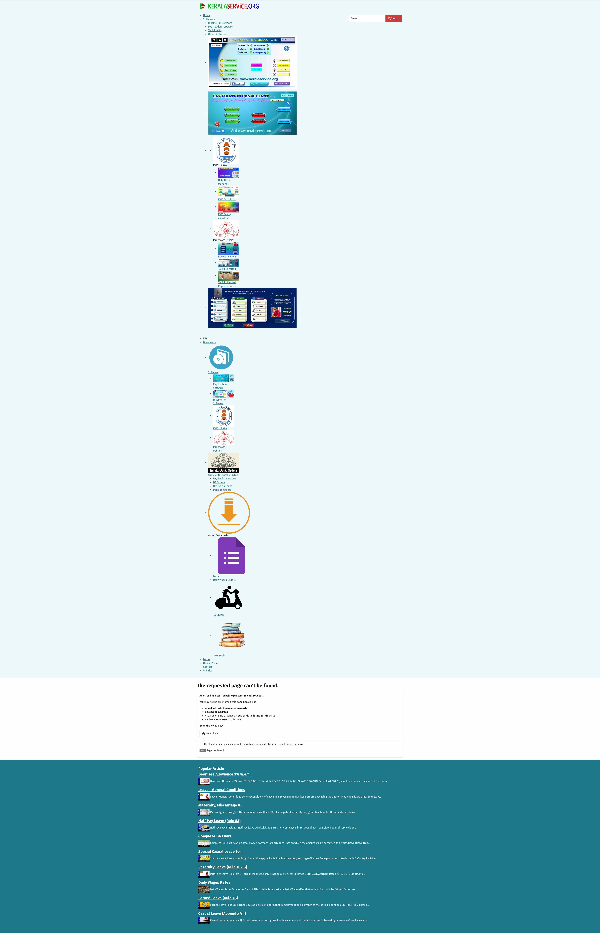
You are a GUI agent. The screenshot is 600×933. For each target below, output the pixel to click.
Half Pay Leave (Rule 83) (219, 821)
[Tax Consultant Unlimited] (252, 62)
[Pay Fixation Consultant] (252, 113)
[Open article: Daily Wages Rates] (204, 889)
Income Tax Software (220, 22)
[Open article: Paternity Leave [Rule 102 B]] (204, 873)
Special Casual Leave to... (220, 851)
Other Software (217, 34)
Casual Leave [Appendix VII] (222, 913)
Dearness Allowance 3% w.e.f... (224, 774)
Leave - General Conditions (221, 790)
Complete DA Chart (214, 836)
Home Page (212, 733)
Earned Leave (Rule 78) (218, 898)
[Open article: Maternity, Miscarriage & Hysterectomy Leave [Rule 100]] (204, 812)
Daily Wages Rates (214, 882)
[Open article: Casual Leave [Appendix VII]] (204, 920)
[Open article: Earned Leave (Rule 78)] (204, 904)
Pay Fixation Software (220, 26)
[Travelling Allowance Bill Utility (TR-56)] (252, 307)
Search (395, 18)
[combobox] (367, 18)
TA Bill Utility (215, 30)
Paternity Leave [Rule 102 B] (222, 867)
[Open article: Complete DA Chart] (204, 843)
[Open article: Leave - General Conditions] (204, 796)
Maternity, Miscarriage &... (221, 805)
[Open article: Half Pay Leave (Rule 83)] (204, 827)
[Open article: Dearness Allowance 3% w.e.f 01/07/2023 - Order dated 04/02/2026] (204, 781)
